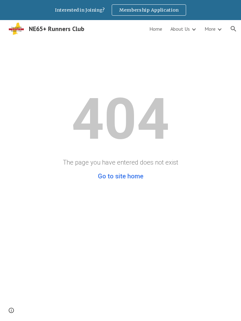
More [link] (210, 29)
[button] (233, 28)
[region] (120, 10)
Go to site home (120, 176)
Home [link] (155, 29)
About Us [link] (180, 29)
